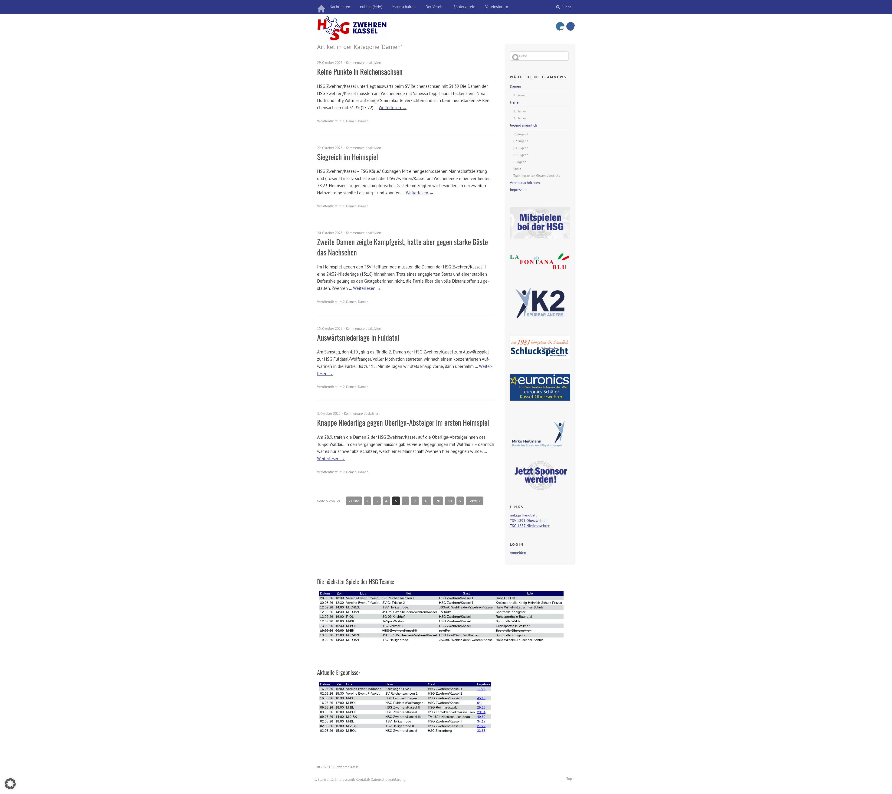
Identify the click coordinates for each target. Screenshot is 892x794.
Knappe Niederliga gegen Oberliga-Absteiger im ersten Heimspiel (403, 422)
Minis (517, 169)
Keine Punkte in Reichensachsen (360, 71)
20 (438, 501)
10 (426, 501)
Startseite (325, 779)
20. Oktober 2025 (329, 233)
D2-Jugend (520, 155)
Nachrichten (340, 6)
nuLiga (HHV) (371, 6)
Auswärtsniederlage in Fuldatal (358, 337)
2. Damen (350, 302)
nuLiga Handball (523, 515)
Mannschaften (404, 6)
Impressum (519, 189)
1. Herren (519, 111)
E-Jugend (519, 162)
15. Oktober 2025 (329, 328)
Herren (515, 102)
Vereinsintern (496, 6)
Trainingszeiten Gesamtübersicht (536, 175)
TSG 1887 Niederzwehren (530, 525)
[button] (10, 784)
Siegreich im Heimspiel (347, 156)
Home (321, 7)
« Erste (353, 501)
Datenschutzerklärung (388, 779)
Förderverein (464, 6)
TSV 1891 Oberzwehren (529, 520)
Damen (363, 121)
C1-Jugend (520, 134)
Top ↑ (570, 778)
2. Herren (519, 118)
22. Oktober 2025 (329, 148)
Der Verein (434, 6)
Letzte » (475, 501)
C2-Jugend (520, 141)
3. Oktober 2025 (329, 413)
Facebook (570, 26)
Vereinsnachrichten (525, 182)
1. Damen (350, 121)
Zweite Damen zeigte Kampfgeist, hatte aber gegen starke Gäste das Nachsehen (402, 247)
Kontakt (362, 779)
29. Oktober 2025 (329, 62)
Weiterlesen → (393, 107)
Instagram (560, 26)
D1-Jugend (520, 148)
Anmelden (518, 552)
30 (450, 501)
